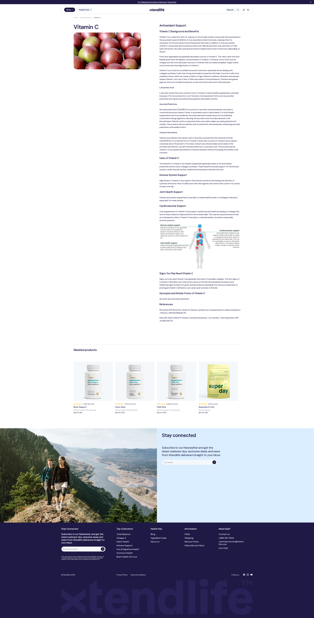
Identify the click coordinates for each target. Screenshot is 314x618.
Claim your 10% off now (177, 324)
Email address (167, 313)
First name (165, 304)
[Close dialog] (196, 285)
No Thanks (165, 330)
